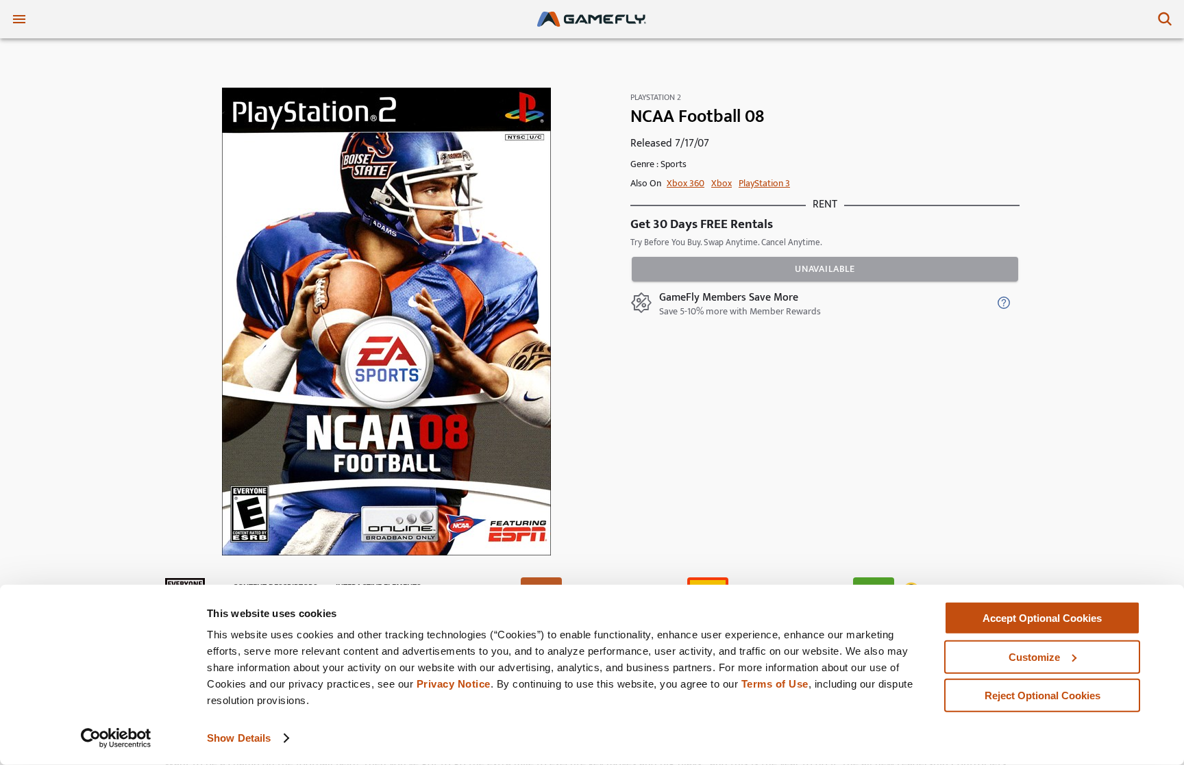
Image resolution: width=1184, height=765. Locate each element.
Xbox (721, 183)
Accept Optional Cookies (1042, 618)
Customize (1034, 656)
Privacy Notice (454, 684)
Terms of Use (775, 684)
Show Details (239, 738)
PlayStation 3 (764, 183)
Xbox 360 (685, 183)
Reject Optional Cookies (1042, 695)
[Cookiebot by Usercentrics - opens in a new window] (116, 738)
